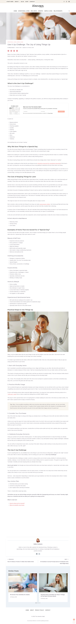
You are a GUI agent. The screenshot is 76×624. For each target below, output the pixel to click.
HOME (15, 11)
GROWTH (40, 11)
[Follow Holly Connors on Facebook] (37, 554)
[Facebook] (64, 1)
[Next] (66, 587)
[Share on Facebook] (8, 51)
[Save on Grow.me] (17, 51)
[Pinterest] (69, 1)
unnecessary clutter (45, 204)
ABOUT (32, 610)
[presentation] (22, 582)
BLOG (22, 1)
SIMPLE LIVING (48, 11)
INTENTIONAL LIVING (23, 11)
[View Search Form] (69, 11)
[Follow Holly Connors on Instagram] (39, 554)
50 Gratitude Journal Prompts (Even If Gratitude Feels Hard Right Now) (54, 561)
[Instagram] (66, 1)
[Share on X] (11, 51)
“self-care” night (12, 394)
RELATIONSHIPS (58, 11)
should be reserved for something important (49, 163)
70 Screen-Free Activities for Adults (20, 594)
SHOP (26, 1)
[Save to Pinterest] (14, 51)
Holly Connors (12, 47)
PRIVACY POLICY (39, 610)
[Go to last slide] (10, 587)
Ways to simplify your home (17, 505)
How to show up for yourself (17, 503)
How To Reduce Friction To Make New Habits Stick (21, 560)
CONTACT (32, 1)
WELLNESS (34, 11)
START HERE (10, 1)
